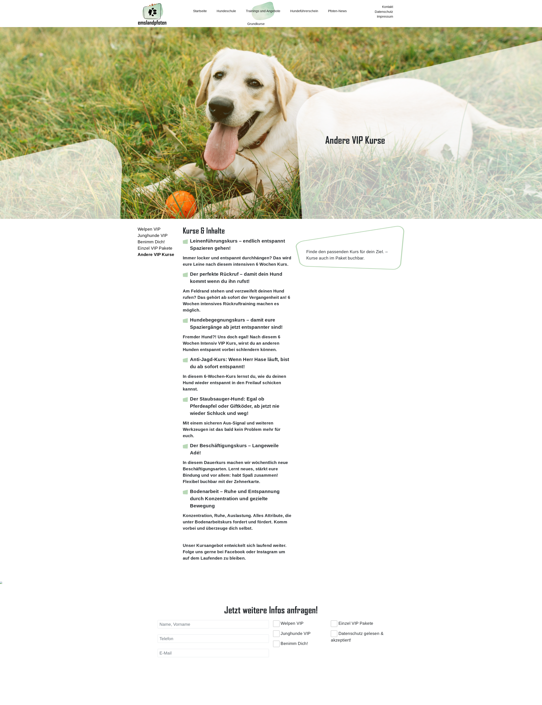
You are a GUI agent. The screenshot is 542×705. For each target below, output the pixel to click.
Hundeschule (226, 11)
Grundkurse (256, 24)
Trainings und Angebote (263, 11)
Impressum (385, 16)
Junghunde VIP (153, 235)
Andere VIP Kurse (156, 254)
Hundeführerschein (304, 11)
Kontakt (387, 7)
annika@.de (385, 696)
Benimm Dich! (151, 241)
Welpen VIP (149, 229)
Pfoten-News (337, 11)
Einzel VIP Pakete (155, 248)
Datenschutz (384, 12)
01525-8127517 (332, 696)
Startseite (200, 11)
